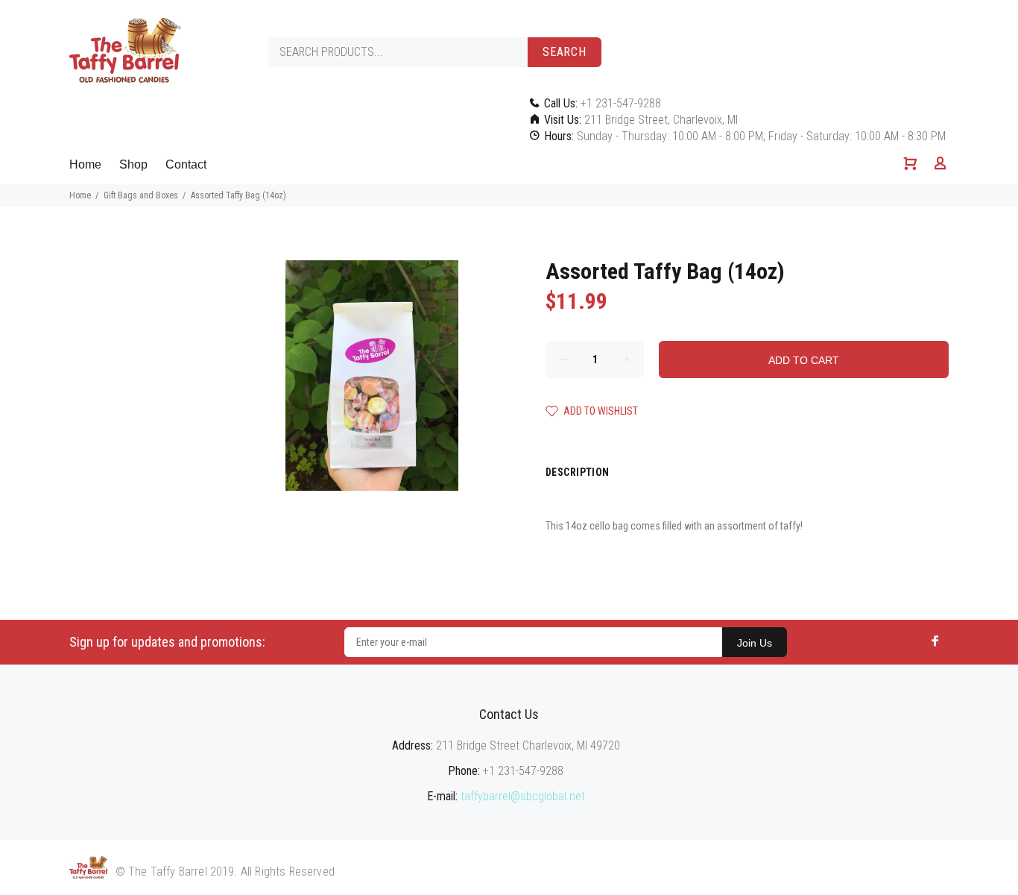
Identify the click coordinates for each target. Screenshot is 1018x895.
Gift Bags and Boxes (141, 195)
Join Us (754, 643)
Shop (133, 164)
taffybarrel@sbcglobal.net (523, 796)
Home (85, 164)
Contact (185, 164)
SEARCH (565, 52)
